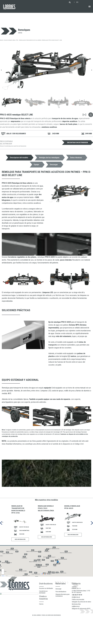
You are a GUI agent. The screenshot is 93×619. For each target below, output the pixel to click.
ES (77, 2)
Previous (1, 523)
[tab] (20, 158)
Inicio (1, 40)
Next (92, 523)
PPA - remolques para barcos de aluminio (28, 40)
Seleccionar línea (9, 40)
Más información (20, 539)
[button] (69, 2)
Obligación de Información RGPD (81, 608)
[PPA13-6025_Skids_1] (46, 70)
